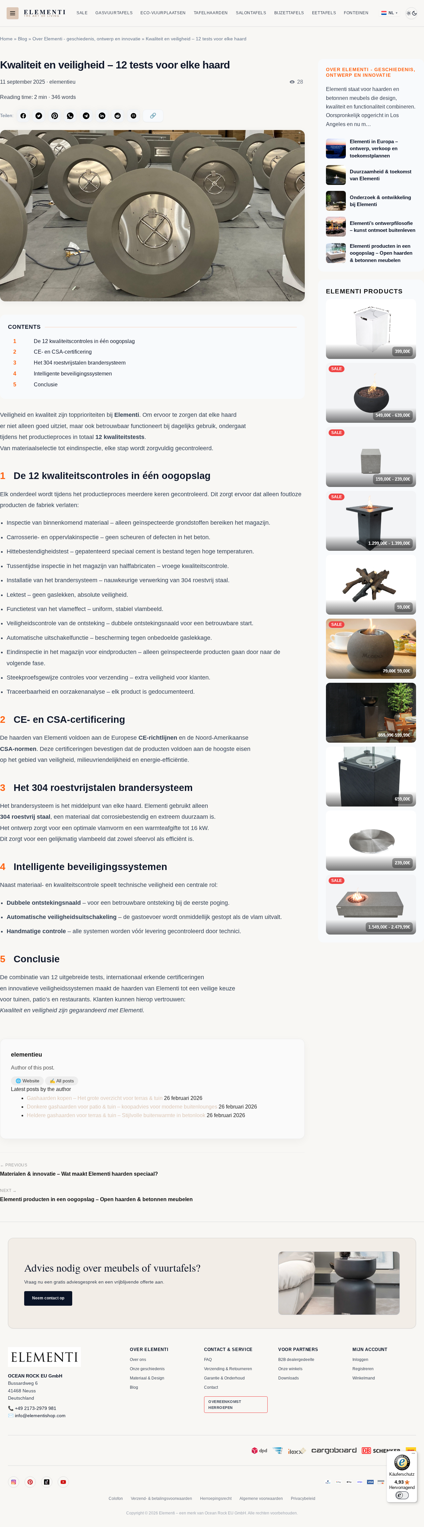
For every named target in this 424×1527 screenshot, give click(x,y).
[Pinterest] (30, 1482)
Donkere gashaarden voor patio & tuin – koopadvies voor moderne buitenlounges (122, 1107)
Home (6, 38)
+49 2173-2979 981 (35, 1408)
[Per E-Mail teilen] (133, 115)
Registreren (363, 1369)
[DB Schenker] (381, 1450)
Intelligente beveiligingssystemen (62, 373)
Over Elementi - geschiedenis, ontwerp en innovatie (86, 38)
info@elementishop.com (40, 1415)
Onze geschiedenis (147, 1369)
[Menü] (413, 1455)
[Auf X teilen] (38, 115)
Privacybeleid (303, 1498)
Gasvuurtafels (113, 13)
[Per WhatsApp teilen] (70, 115)
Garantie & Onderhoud (224, 1378)
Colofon (116, 1498)
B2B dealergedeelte (296, 1359)
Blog (22, 38)
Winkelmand (363, 1378)
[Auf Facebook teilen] (23, 115)
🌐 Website (27, 1080)
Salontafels (251, 13)
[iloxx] (297, 1450)
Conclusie (35, 384)
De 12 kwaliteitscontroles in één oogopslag (74, 341)
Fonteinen (356, 13)
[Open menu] (13, 13)
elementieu (26, 1054)
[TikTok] (46, 1482)
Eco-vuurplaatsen (163, 13)
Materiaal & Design (147, 1378)
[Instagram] (13, 1482)
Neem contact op (48, 1298)
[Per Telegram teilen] (86, 115)
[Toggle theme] (411, 13)
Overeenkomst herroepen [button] (224, 1405)
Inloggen (360, 1359)
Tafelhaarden (211, 13)
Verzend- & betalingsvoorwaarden (161, 1498)
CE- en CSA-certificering (52, 352)
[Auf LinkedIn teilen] (102, 115)
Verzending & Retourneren (228, 1369)
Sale (82, 13)
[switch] (402, 1495)
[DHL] (411, 1450)
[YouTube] (63, 1482)
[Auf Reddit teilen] (117, 115)
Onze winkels (290, 1369)
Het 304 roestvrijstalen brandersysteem (69, 363)
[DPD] (259, 1450)
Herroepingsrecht (216, 1498)
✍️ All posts (62, 1080)
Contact (211, 1387)
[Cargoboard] (334, 1450)
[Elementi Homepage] (61, 1357)
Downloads (288, 1378)
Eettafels (324, 13)
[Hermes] (277, 1450)
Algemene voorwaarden (261, 1498)
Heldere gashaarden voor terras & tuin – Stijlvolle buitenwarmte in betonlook (116, 1115)
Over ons (138, 1359)
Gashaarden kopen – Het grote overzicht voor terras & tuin (95, 1098)
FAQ (208, 1359)
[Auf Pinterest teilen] (54, 115)
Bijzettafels (289, 13)
